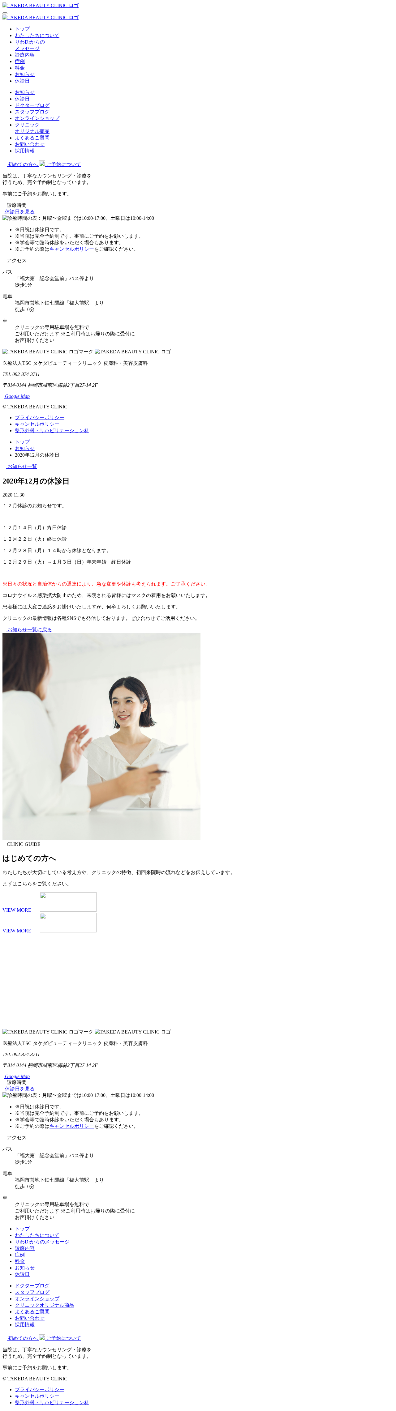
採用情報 (25, 150)
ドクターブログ (32, 105)
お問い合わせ (30, 144)
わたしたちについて (37, 35)
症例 (20, 61)
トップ (22, 29)
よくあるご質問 (32, 137)
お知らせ (25, 74)
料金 (20, 67)
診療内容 (25, 55)
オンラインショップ (37, 118)
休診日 (22, 80)
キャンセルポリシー (72, 249)
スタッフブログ (32, 111)
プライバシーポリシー (39, 417)
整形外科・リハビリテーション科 (52, 430)
